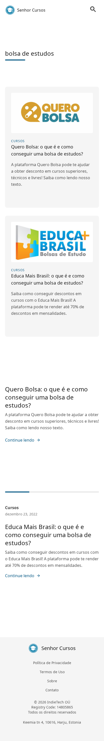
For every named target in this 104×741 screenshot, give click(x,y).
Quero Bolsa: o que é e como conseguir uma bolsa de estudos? (46, 397)
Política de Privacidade (52, 662)
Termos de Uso (52, 671)
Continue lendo (19, 440)
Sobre (52, 680)
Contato (52, 690)
